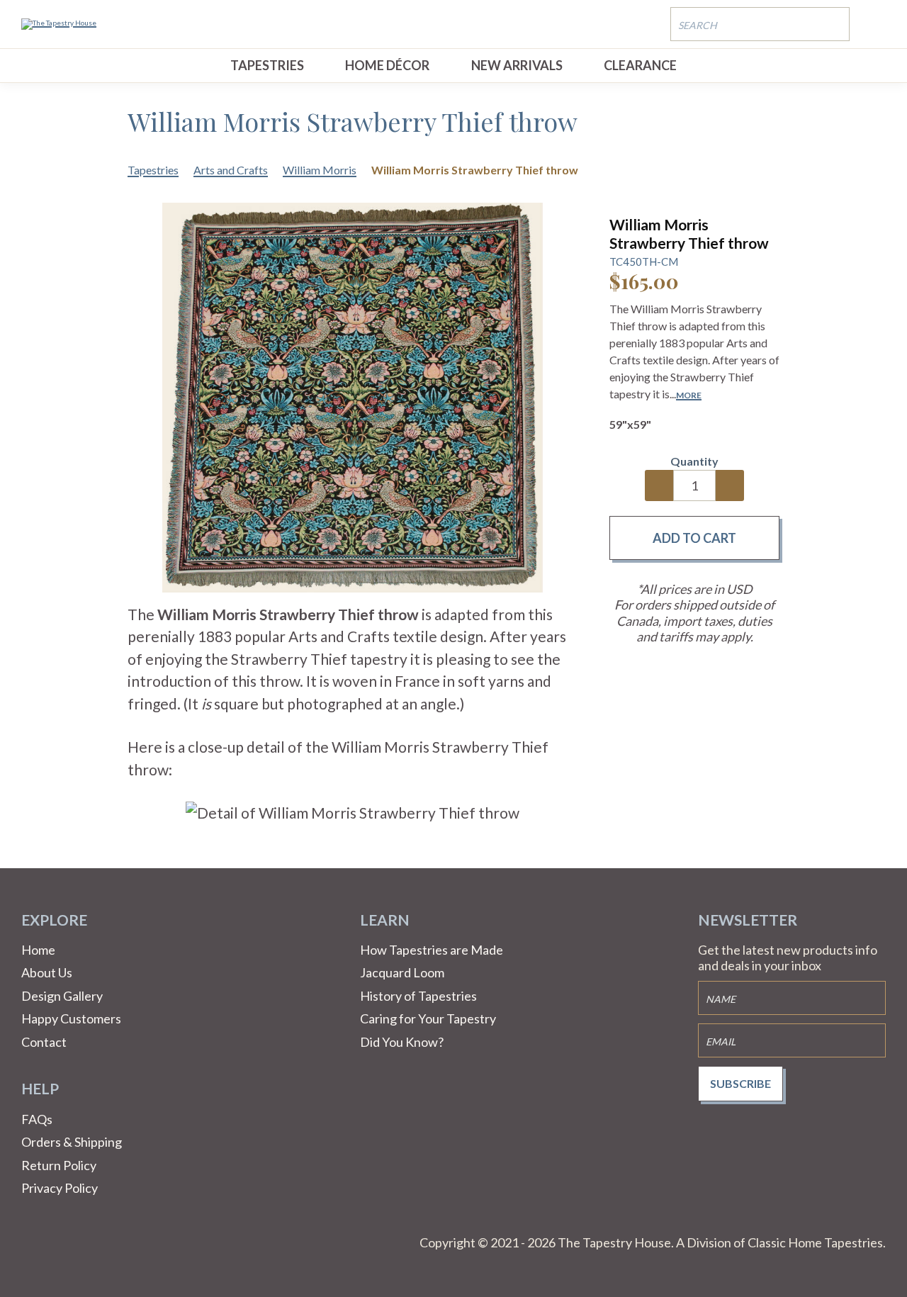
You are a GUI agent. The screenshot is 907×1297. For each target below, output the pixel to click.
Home (38, 950)
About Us (46, 972)
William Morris (319, 169)
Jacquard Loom (402, 972)
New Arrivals (517, 65)
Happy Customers (71, 1018)
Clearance (640, 65)
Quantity (694, 461)
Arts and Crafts (230, 169)
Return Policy (58, 1165)
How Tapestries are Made (431, 950)
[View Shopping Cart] (875, 23)
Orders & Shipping (71, 1142)
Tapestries (267, 65)
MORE (689, 395)
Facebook (32, 1243)
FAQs (36, 1119)
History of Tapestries (418, 996)
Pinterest (66, 1243)
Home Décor (387, 65)
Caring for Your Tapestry (428, 1018)
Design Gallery (62, 996)
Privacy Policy (59, 1188)
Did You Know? (402, 1042)
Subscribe (740, 1083)
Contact (44, 1042)
